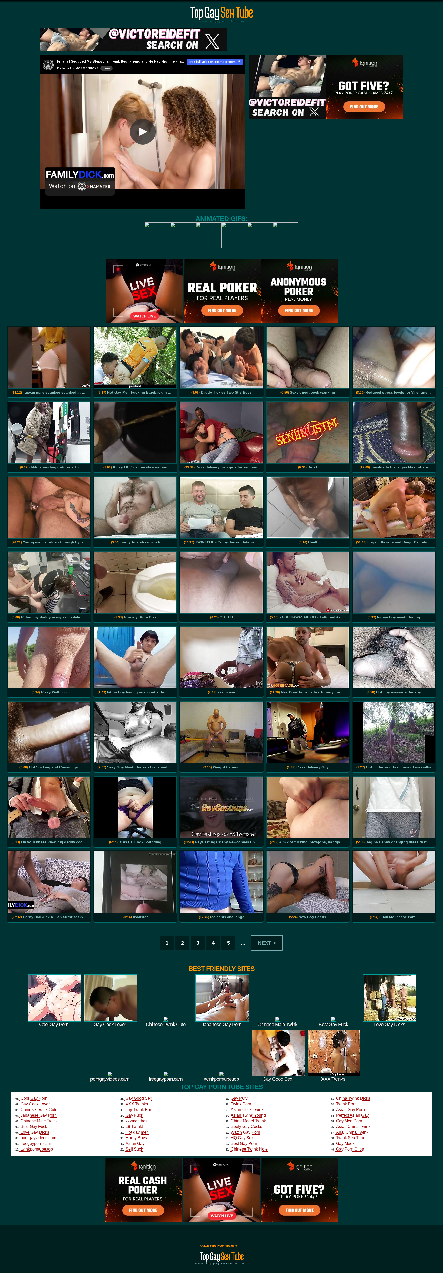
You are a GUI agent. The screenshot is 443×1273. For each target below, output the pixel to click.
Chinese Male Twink (39, 1121)
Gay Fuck (134, 1115)
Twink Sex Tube (350, 1138)
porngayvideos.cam (38, 1138)
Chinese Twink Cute (39, 1109)
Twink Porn (241, 1104)
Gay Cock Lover (35, 1104)
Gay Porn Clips (350, 1149)
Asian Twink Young (248, 1115)
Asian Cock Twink (247, 1109)
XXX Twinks (137, 1104)
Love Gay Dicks (35, 1132)
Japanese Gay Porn (39, 1115)
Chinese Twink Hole (249, 1149)
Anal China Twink (352, 1132)
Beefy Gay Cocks (246, 1126)
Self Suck (134, 1149)
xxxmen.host (137, 1121)
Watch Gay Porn (245, 1132)
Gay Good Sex (138, 1098)
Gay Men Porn (349, 1121)
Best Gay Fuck (34, 1126)
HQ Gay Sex (242, 1138)
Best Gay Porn (244, 1143)
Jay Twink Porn (140, 1109)
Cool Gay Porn (34, 1098)
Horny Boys (136, 1138)
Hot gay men (137, 1132)
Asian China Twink (353, 1126)
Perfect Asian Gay (352, 1115)
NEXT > (267, 943)
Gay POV (239, 1098)
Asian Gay (135, 1143)
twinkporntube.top (37, 1149)
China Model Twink (248, 1121)
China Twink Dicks (353, 1098)
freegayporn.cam (36, 1143)
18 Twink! (134, 1126)
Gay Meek (345, 1143)
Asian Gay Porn (350, 1109)
